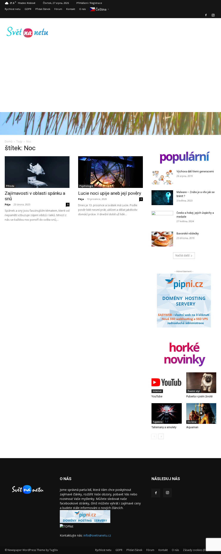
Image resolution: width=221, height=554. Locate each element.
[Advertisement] (110, 82)
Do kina (192, 421)
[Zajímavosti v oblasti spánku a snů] (37, 172)
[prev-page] (154, 436)
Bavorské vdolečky (188, 233)
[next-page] (161, 436)
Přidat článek (42, 9)
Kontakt (70, 9)
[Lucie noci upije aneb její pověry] (110, 172)
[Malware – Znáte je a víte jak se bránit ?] (162, 197)
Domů (8, 141)
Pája (8, 204)
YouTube (157, 396)
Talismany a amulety (164, 427)
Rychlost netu (13, 9)
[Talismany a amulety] (167, 413)
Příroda (10, 185)
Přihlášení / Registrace (89, 3)
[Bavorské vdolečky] (162, 239)
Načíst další (182, 255)
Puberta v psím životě (199, 396)
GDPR (28, 9)
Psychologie (86, 185)
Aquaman (192, 427)
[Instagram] (213, 15)
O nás (82, 9)
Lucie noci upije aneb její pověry (109, 193)
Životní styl (194, 391)
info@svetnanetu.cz (97, 535)
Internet (157, 391)
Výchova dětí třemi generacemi (195, 171)
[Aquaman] (201, 413)
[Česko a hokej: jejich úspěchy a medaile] (162, 218)
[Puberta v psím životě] (201, 382)
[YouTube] (167, 382)
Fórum (58, 9)
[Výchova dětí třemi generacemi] (162, 177)
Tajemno (158, 421)
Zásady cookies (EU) (195, 550)
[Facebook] (206, 15)
